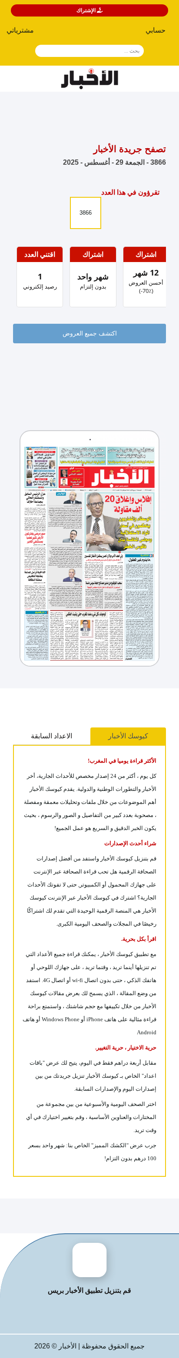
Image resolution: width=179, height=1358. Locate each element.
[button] (24, 32)
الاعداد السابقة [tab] (51, 736)
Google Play (56, 1314)
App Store (123, 1314)
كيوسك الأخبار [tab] (128, 736)
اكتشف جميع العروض (90, 333)
